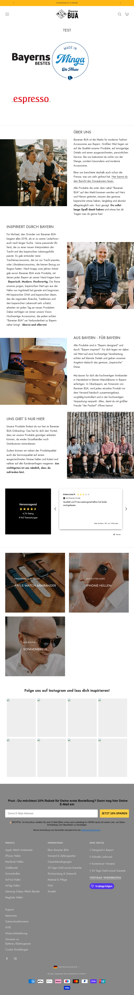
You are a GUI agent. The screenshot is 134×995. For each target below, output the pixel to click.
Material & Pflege (57, 880)
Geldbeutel (11, 868)
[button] (55, 509)
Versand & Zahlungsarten (62, 856)
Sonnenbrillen (12, 874)
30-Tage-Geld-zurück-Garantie (65, 868)
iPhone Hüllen (13, 856)
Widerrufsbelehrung (16, 933)
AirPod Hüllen (13, 880)
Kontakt (52, 891)
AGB (8, 927)
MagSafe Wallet (14, 897)
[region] (90, 509)
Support (9, 909)
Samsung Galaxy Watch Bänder (22, 891)
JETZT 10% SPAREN (114, 813)
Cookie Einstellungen (16, 949)
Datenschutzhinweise (90, 830)
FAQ (50, 885)
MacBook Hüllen (14, 862)
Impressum (11, 915)
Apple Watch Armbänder (19, 850)
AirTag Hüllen (12, 885)
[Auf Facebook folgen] (6, 958)
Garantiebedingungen (60, 862)
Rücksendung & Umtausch (62, 874)
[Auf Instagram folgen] (15, 958)
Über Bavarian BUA (58, 850)
